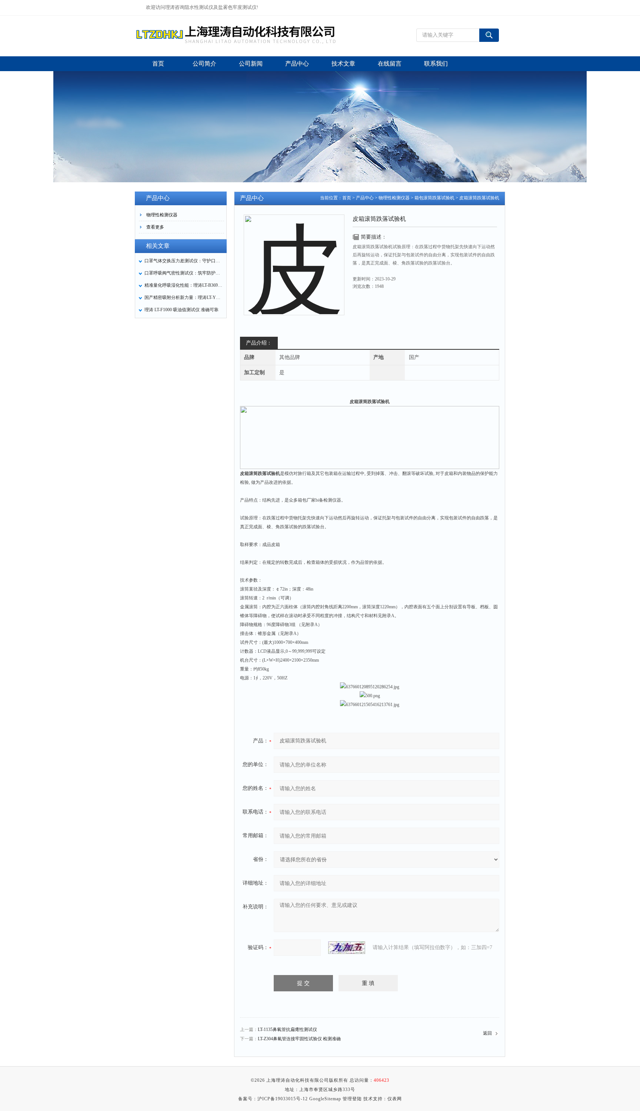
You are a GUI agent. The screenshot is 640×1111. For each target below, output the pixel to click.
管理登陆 (352, 1098)
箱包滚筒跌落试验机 (434, 197)
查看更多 (155, 227)
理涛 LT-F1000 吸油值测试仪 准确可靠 (181, 309)
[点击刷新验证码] (346, 947)
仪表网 (394, 1098)
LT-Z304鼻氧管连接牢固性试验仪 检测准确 (299, 1038)
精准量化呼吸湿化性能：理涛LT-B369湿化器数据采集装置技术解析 (183, 285)
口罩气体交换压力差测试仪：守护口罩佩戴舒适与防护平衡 (183, 260)
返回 (487, 1033)
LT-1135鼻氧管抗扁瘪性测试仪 (287, 1029)
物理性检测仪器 (161, 214)
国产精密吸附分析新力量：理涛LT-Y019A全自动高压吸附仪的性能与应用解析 (183, 297)
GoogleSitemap (325, 1098)
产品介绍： (259, 343)
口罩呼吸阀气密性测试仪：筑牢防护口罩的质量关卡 (183, 273)
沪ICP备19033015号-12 (282, 1098)
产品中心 (365, 197)
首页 (346, 197)
